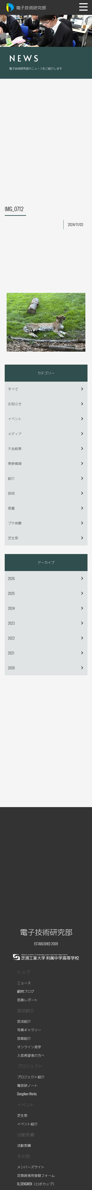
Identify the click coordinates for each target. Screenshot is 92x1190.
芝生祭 (13, 537)
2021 (11, 653)
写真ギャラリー (29, 1029)
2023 (11, 623)
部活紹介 (24, 1021)
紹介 (11, 478)
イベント (15, 418)
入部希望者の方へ (31, 1055)
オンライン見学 (29, 1046)
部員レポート (27, 999)
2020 (11, 667)
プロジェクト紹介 (31, 1076)
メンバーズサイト (31, 1166)
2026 (11, 578)
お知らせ (15, 403)
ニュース (24, 982)
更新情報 (15, 463)
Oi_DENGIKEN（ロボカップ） (36, 1183)
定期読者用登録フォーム (36, 1175)
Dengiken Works (27, 1093)
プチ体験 (15, 523)
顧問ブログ (25, 991)
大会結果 (15, 448)
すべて (13, 388)
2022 (11, 638)
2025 (11, 593)
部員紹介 (24, 1038)
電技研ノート (27, 1085)
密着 (11, 508)
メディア (15, 433)
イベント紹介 (27, 1123)
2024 (11, 608)
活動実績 (24, 1145)
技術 (11, 493)
